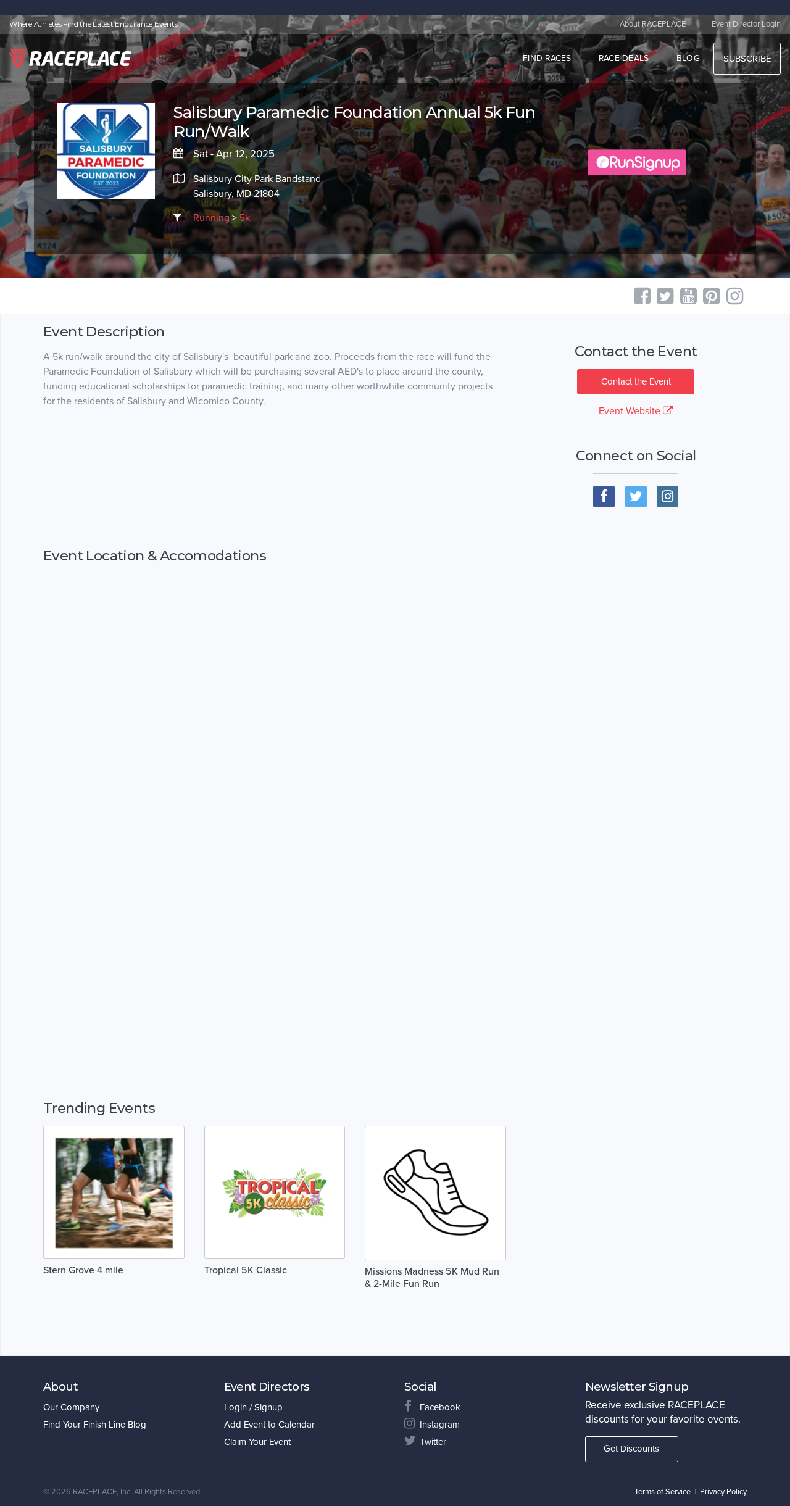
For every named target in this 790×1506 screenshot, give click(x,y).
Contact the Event (636, 381)
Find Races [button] (547, 58)
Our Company (71, 1407)
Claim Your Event (257, 1441)
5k (244, 218)
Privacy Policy (723, 1492)
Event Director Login (746, 24)
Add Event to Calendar (269, 1424)
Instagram (440, 1424)
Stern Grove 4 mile (83, 1270)
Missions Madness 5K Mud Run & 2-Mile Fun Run (432, 1277)
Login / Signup (253, 1407)
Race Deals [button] (624, 58)
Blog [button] (688, 58)
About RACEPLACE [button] (653, 24)
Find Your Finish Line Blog (94, 1424)
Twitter (433, 1441)
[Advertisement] (274, 478)
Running (211, 218)
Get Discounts (631, 1448)
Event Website (631, 411)
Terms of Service (662, 1492)
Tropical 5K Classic (245, 1270)
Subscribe (747, 58)
